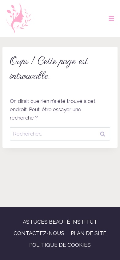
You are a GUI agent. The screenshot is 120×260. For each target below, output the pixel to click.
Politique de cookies (60, 245)
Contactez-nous (39, 233)
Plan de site (88, 233)
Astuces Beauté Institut (60, 222)
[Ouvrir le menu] (111, 18)
